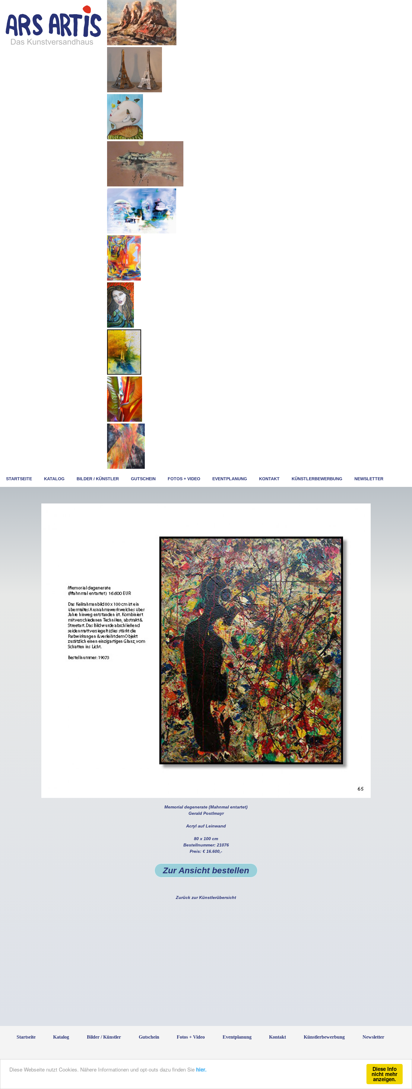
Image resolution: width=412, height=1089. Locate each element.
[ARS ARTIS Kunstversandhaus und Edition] (53, 44)
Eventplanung (229, 478)
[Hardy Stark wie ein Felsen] (124, 373)
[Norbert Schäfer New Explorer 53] (141, 232)
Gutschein (143, 478)
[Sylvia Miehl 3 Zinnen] (141, 43)
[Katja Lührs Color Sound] (124, 420)
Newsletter (368, 478)
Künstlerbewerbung (317, 478)
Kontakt (269, 478)
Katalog (54, 478)
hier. (201, 1069)
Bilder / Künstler (98, 478)
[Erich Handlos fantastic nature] (125, 137)
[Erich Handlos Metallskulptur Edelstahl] (134, 90)
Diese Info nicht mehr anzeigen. (385, 1074)
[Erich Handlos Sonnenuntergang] (120, 326)
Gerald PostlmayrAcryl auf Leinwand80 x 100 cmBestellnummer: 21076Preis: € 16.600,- (206, 839)
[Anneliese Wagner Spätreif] (145, 185)
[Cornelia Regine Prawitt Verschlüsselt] (124, 279)
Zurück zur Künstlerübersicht (206, 897)
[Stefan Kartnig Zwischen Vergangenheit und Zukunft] (126, 467)
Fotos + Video (184, 478)
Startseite (19, 478)
